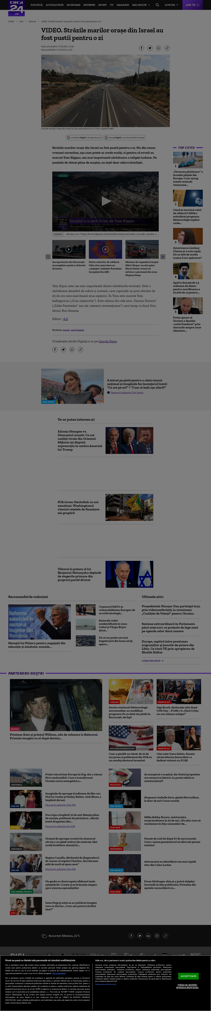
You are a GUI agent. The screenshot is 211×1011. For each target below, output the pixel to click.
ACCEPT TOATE (188, 976)
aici (47, 991)
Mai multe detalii (59, 973)
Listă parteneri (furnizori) (105, 984)
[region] (105, 983)
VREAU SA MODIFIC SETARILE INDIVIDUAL (187, 986)
